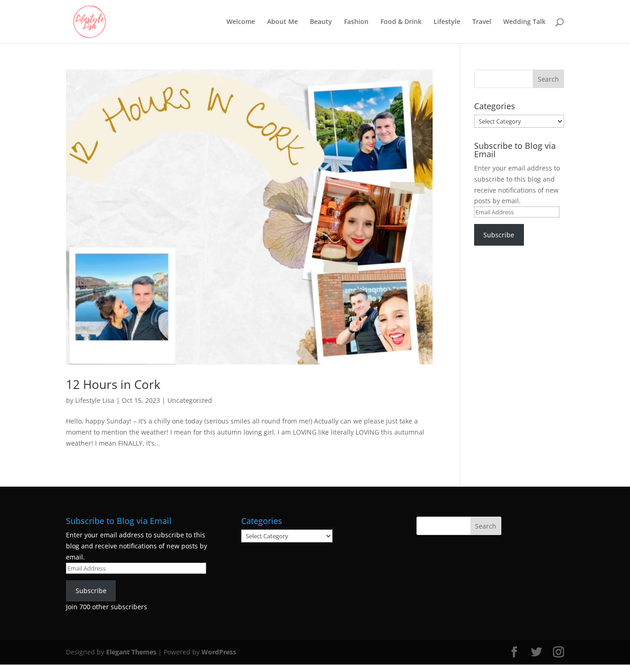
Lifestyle (447, 22)
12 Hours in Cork (113, 384)
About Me (282, 22)
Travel (481, 22)
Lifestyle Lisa (94, 400)
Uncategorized (189, 400)
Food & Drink (401, 22)
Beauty (321, 22)
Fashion (356, 22)
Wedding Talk (524, 22)
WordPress (219, 651)
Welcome (240, 22)
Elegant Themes (131, 651)
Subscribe (498, 234)
